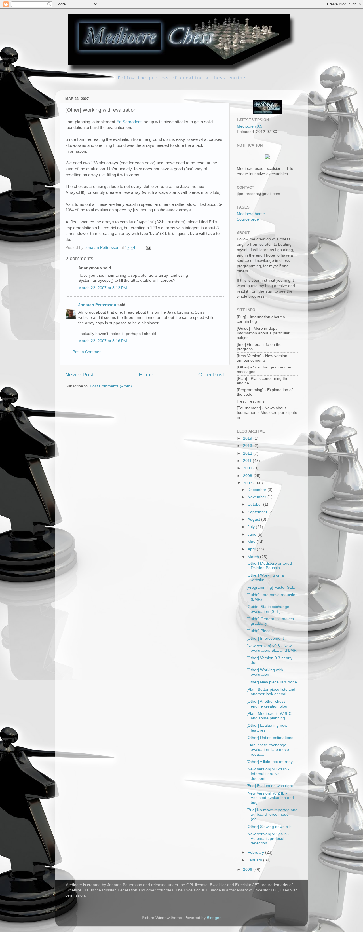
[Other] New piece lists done (271, 682)
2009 (248, 468)
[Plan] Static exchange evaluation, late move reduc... (267, 749)
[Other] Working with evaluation (264, 672)
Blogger (213, 918)
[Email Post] (148, 247)
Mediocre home (251, 214)
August (254, 519)
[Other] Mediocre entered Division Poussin (269, 565)
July (252, 527)
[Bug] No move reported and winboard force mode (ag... (271, 814)
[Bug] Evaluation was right (269, 786)
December (257, 490)
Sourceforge (248, 219)
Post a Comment (88, 352)
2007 (248, 483)
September (258, 512)
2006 (248, 869)
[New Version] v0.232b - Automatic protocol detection (267, 838)
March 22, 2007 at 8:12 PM (102, 288)
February (256, 852)
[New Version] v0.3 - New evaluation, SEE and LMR (271, 648)
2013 (248, 446)
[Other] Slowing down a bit (270, 827)
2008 (248, 476)
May (252, 542)
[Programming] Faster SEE (270, 587)
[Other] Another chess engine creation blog (266, 703)
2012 (248, 453)
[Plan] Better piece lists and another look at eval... (270, 691)
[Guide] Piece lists (262, 631)
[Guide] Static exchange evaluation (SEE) (267, 609)
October (255, 504)
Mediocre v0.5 (249, 126)
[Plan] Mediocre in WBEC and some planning (269, 715)
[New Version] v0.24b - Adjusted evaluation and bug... (270, 797)
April (252, 549)
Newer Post (79, 375)
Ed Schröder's (129, 122)
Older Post (211, 375)
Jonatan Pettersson (97, 305)
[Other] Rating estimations (269, 738)
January (255, 860)
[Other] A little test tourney (269, 762)
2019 (248, 438)
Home (146, 375)
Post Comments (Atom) (111, 386)
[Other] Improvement (265, 638)
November (257, 497)
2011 (248, 461)
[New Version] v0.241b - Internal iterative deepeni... (267, 773)
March (254, 557)
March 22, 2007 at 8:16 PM (102, 341)
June (253, 534)
